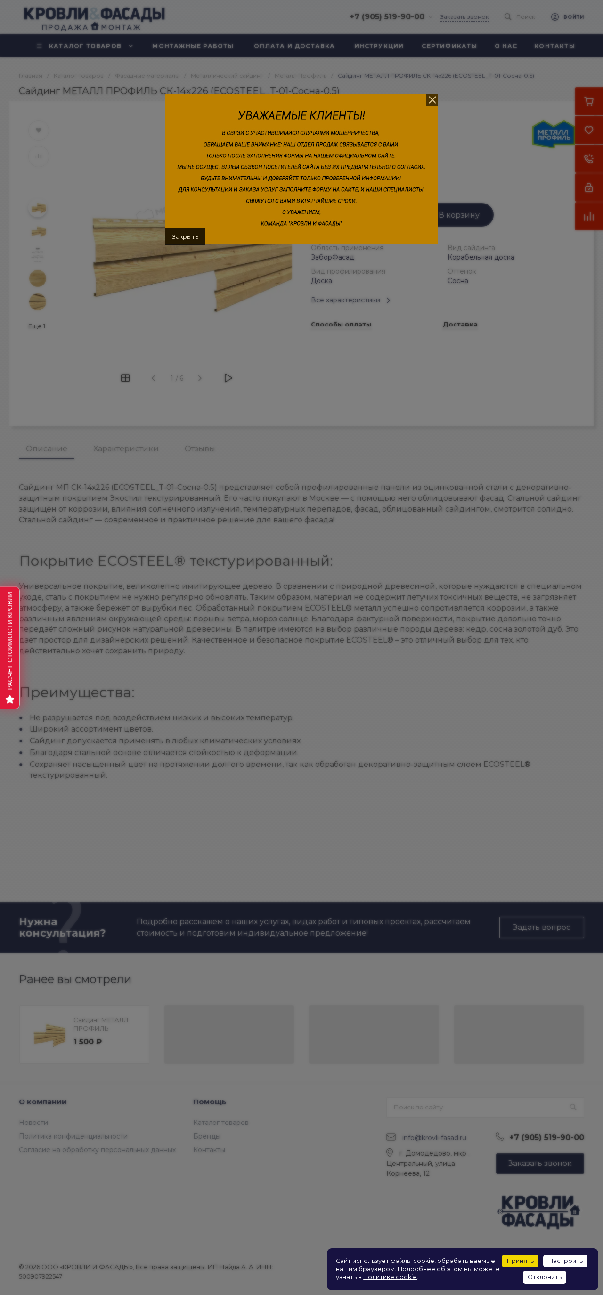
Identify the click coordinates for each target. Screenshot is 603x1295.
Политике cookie (390, 1276)
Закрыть (185, 236)
